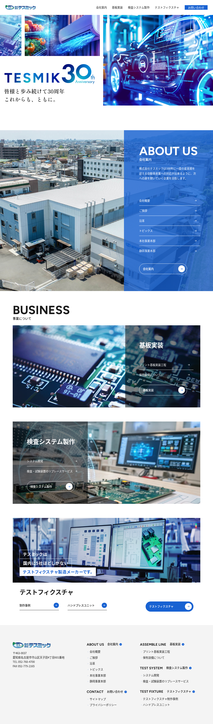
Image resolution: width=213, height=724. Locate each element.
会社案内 (101, 7)
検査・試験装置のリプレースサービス (50, 471)
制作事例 (25, 605)
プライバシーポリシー (103, 705)
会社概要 (144, 201)
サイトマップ (98, 699)
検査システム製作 (139, 7)
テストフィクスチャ (167, 7)
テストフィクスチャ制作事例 (160, 699)
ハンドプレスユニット (81, 605)
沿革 (142, 221)
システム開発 (35, 461)
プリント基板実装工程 (152, 365)
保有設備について (150, 375)
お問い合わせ (196, 7)
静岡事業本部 (147, 251)
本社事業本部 (147, 241)
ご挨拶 (143, 211)
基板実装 (117, 7)
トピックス (146, 231)
